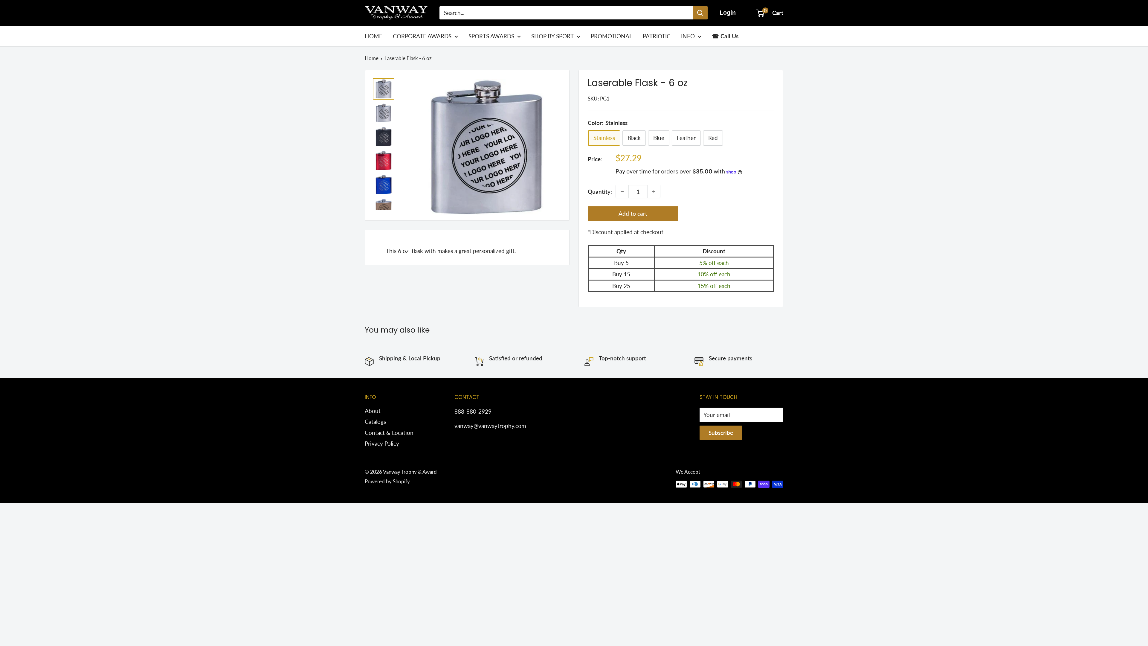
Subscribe (721, 432)
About (373, 410)
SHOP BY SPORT (552, 36)
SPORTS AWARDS (491, 36)
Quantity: (600, 191)
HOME (373, 36)
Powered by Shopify (387, 481)
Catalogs (375, 421)
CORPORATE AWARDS (422, 36)
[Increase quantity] (654, 191)
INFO (688, 36)
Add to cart (633, 213)
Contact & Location (389, 432)
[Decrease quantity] (622, 191)
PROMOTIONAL (611, 36)
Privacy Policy (382, 443)
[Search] (700, 12)
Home (371, 58)
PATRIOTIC (657, 36)
